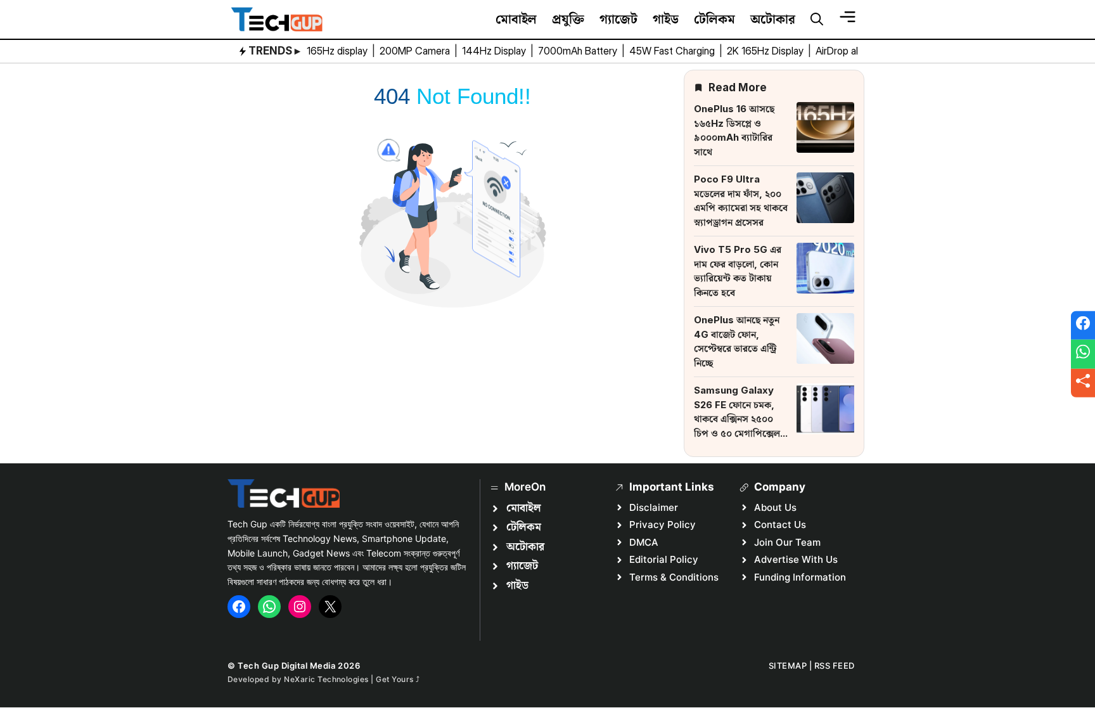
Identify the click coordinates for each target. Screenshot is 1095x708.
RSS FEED (834, 665)
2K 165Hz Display (766, 50)
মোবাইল (516, 19)
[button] (817, 20)
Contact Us (780, 524)
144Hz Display (495, 50)
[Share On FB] (1083, 325)
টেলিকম (714, 19)
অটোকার (772, 19)
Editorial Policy (663, 559)
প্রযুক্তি (568, 19)
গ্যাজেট (618, 19)
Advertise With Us (796, 559)
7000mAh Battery (579, 50)
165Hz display (338, 50)
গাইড (666, 19)
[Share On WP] (1083, 354)
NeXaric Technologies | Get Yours (350, 679)
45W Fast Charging (673, 50)
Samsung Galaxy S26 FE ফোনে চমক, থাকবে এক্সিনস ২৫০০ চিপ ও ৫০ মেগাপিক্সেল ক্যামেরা (737, 418)
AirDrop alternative (858, 50)
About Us (775, 507)
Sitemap (788, 665)
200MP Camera (416, 50)
